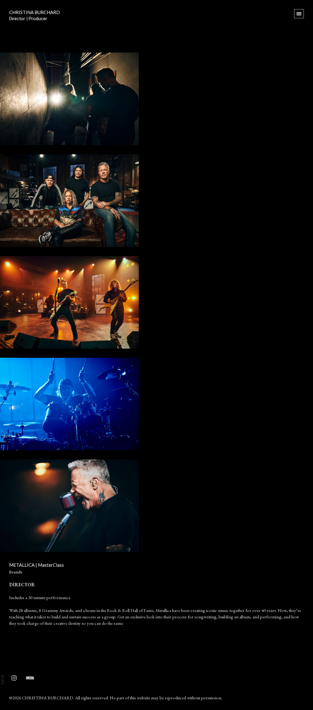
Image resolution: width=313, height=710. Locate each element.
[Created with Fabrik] (2, 679)
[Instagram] (14, 677)
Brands (15, 572)
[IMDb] (30, 677)
